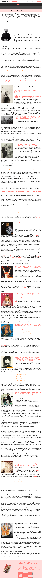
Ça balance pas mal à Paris (7, 255)
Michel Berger (29, 193)
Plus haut (35, 476)
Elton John (11, 286)
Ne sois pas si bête (37, 105)
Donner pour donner (24, 287)
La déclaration (13, 203)
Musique (37, 256)
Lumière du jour (31, 472)
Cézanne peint (18, 331)
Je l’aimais (36, 235)
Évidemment (21, 345)
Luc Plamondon (23, 282)
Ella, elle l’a (31, 344)
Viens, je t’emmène (19, 267)
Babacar (6, 344)
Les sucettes (32, 163)
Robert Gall (21, 116)
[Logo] (12, 1)
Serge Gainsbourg (31, 144)
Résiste (36, 302)
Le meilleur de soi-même (20, 257)
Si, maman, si (13, 257)
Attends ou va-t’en (32, 153)
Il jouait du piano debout (30, 285)
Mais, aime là (38, 217)
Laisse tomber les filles (24, 153)
